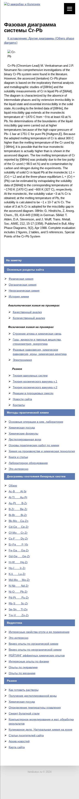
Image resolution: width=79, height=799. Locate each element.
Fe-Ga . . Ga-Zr (19, 550)
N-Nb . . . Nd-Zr (19, 585)
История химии (19, 296)
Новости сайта (22, 399)
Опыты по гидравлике (23, 667)
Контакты (19, 405)
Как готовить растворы (23, 689)
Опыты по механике (22, 673)
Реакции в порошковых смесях (33, 393)
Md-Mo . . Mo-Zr (19, 579)
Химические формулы (23, 433)
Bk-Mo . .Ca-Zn (18, 521)
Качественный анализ (27, 312)
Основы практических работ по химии (34, 445)
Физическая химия (21, 278)
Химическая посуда (22, 427)
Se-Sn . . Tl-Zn (18, 609)
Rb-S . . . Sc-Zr (18, 603)
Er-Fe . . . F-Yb (18, 544)
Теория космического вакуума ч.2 (35, 387)
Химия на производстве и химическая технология (42, 451)
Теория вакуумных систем (30, 375)
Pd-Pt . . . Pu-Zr (19, 597)
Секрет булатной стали (24, 713)
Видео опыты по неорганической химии (35, 649)
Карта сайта (17, 747)
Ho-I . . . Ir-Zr (17, 568)
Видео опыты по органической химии (33, 643)
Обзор (13, 485)
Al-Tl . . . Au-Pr (18, 497)
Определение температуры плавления (35, 707)
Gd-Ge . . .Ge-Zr (19, 556)
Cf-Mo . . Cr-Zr (18, 532)
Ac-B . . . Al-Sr (18, 491)
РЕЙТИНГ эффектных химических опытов (37, 655)
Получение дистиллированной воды (33, 695)
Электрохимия (22, 359)
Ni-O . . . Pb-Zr (18, 591)
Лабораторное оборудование (28, 463)
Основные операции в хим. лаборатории (36, 421)
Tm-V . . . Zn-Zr (19, 615)
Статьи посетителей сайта (26, 735)
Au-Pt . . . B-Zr (18, 503)
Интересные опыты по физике (29, 661)
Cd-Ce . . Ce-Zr (19, 526)
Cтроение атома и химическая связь (37, 333)
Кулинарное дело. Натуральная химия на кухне (40, 729)
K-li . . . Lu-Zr (17, 574)
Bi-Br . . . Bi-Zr (18, 515)
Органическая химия (22, 284)
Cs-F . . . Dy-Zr (18, 538)
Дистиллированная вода (25, 439)
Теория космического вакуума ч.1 (35, 381)
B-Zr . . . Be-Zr (18, 509)
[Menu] (69, 8)
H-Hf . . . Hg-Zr (18, 562)
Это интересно (18, 468)
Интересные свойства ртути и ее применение (39, 632)
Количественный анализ (29, 318)
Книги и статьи (18, 457)
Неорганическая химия (24, 290)
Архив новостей (19, 741)
